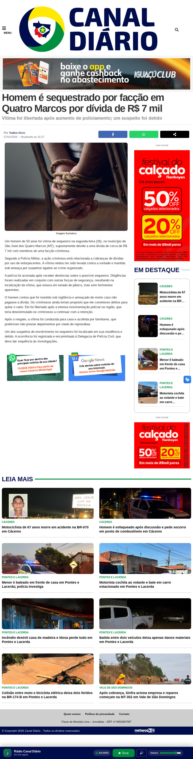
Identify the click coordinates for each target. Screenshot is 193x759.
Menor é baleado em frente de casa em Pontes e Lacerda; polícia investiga (172, 368)
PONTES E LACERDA (15, 577)
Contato (124, 713)
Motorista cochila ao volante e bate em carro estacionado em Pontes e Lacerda (172, 402)
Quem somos (72, 713)
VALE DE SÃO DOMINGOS (115, 687)
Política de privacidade (100, 713)
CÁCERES (166, 286)
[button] (176, 29)
